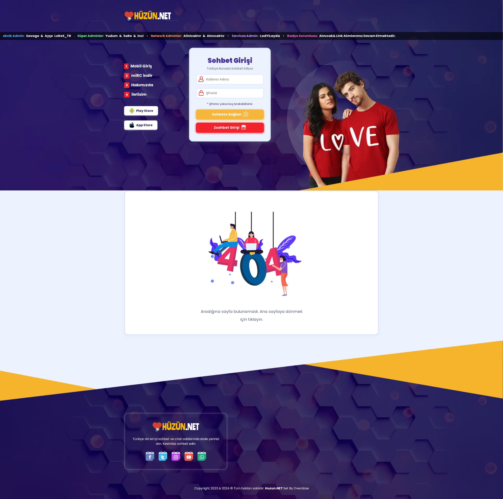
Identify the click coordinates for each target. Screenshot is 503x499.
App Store (144, 125)
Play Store (144, 110)
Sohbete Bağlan (226, 114)
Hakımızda (142, 85)
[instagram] (177, 455)
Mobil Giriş (141, 66)
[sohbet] (147, 16)
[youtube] (190, 455)
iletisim (139, 94)
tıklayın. (255, 319)
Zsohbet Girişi (226, 127)
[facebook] (151, 455)
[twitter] (164, 455)
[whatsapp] (202, 455)
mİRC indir (141, 75)
